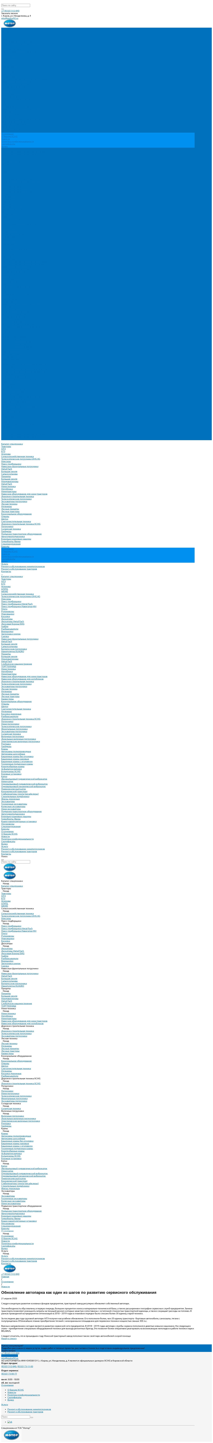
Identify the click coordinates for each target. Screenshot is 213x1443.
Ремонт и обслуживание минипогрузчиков (23, 151)
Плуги (4, 194)
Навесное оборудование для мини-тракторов (24, 79)
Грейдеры (6, 116)
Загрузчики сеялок (11, 219)
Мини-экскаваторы (11, 394)
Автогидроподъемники (13, 121)
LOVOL (4, 174)
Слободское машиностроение (16, 249)
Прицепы (6, 61)
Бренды (5, 414)
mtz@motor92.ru (9, 18)
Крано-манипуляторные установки (19, 406)
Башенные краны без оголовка (17, 341)
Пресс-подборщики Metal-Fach (17, 189)
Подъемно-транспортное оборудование (21, 119)
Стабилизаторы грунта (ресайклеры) (20, 379)
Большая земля (9, 56)
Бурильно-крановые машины (16, 124)
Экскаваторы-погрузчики (14, 86)
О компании (7, 416)
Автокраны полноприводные (16, 336)
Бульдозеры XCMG (10, 356)
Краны (4, 334)
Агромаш (6, 39)
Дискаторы (7, 204)
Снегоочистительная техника (16, 106)
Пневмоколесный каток (13, 374)
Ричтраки (6, 329)
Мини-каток (7, 366)
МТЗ (3, 34)
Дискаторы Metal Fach (12, 206)
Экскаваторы (8, 386)
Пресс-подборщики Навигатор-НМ (18, 191)
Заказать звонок (9, 1355)
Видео (4, 146)
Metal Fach (6, 54)
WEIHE (4, 176)
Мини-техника (8, 71)
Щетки (4, 104)
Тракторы (6, 31)
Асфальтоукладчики (11, 354)
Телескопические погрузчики (16, 84)
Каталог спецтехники (12, 161)
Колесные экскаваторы (13, 391)
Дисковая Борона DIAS (12, 209)
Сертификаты (8, 144)
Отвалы (5, 101)
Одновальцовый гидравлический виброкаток (24, 369)
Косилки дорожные (11, 299)
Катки (4, 361)
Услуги (4, 431)
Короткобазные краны (12, 351)
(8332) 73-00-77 (9, 1374)
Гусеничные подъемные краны (17, 349)
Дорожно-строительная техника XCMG (20, 109)
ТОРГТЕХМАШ (8, 251)
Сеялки (5, 221)
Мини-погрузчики (10, 309)
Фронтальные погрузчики (14, 314)
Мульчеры (6, 91)
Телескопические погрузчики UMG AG (20, 44)
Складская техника (11, 114)
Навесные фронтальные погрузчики (19, 51)
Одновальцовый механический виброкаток (23, 371)
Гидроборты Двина (10, 126)
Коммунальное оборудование (16, 99)
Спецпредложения (11, 411)
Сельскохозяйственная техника (17, 41)
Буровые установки (11, 359)
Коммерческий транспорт (14, 376)
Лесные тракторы (10, 96)
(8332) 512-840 (8, 1366)
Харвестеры (7, 284)
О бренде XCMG (9, 136)
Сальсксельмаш (9, 59)
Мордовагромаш (9, 66)
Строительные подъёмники (15, 381)
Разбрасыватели (9, 214)
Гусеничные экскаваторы (14, 389)
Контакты (6, 439)
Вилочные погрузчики (12, 321)
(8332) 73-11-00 (25, 1366)
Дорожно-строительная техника (17, 81)
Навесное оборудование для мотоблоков (22, 264)
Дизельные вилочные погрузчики (18, 324)
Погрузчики (7, 111)
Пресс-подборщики (11, 49)
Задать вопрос (8, 1350)
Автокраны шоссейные (13, 339)
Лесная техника (9, 89)
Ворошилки (7, 216)
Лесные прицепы (10, 94)
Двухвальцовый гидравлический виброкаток (24, 364)
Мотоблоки (7, 74)
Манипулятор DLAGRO (12, 236)
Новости (5, 139)
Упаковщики (7, 199)
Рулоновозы (7, 196)
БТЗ (3, 36)
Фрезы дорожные (10, 384)
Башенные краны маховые (15, 344)
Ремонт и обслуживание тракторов (19, 154)
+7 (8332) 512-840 (10, 11)
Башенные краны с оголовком (17, 346)
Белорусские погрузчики (14, 234)
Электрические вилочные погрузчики (20, 326)
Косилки (5, 201)
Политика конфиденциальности (17, 141)
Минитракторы (9, 76)
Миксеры (6, 46)
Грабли (4, 211)
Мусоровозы (7, 409)
